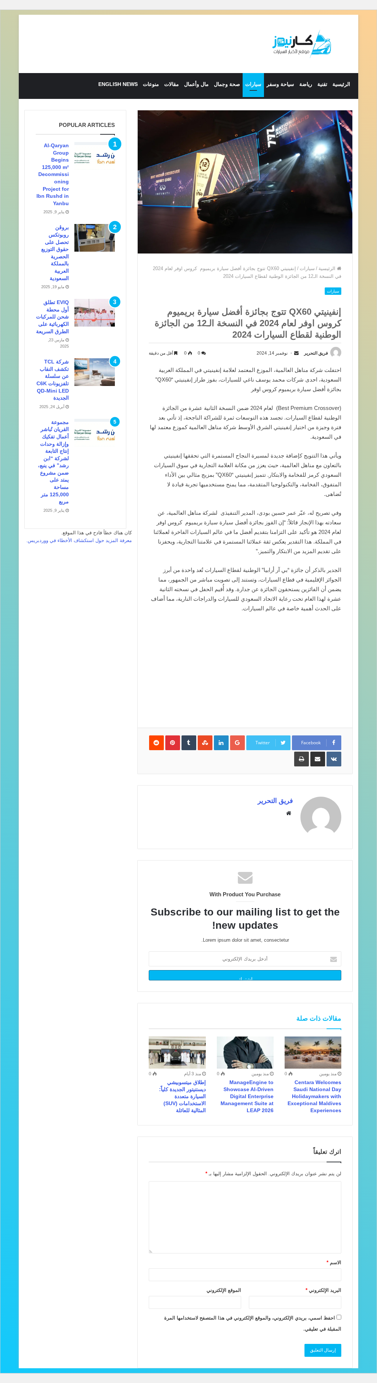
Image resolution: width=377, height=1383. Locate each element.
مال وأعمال (196, 84)
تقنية (322, 84)
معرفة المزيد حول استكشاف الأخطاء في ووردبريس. (79, 540)
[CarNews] (302, 44)
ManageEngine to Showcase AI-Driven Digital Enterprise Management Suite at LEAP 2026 (247, 1096)
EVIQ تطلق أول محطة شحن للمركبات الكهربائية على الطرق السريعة (52, 316)
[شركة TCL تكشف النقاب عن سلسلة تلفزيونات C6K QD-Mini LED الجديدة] (94, 372)
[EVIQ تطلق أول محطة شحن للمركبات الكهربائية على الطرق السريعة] (94, 313)
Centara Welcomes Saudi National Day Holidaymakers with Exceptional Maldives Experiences (314, 1096)
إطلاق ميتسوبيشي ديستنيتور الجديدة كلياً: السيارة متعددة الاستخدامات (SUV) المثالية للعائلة (182, 1096)
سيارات (253, 84)
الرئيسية (341, 84)
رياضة (305, 84)
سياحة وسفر (280, 84)
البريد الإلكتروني (323, 1290)
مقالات (171, 84)
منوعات (151, 84)
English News (118, 84)
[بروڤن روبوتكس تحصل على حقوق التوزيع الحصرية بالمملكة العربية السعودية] (94, 238)
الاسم (334, 1262)
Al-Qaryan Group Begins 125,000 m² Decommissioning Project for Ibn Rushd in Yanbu (52, 174)
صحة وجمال (227, 84)
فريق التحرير (316, 353)
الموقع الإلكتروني (224, 1290)
